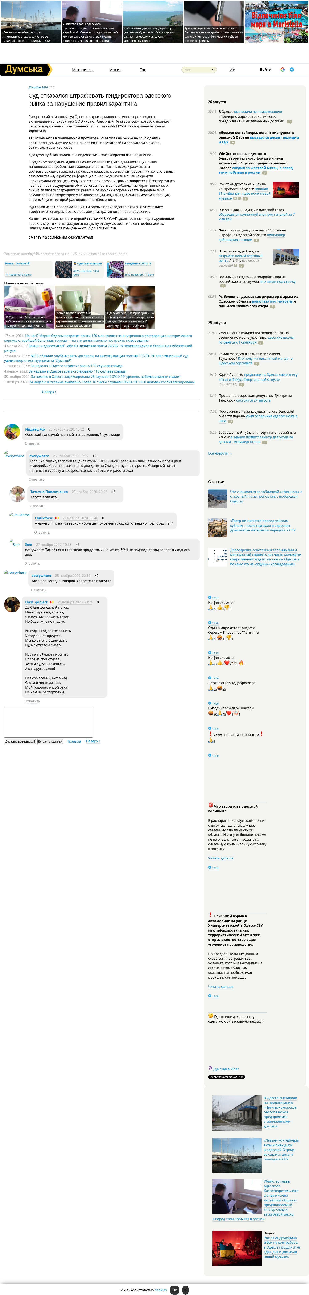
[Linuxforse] (19, 515)
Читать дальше (220, 858)
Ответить (32, 443)
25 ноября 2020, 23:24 (75, 602)
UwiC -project (36, 602)
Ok (174, 1290)
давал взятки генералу (272, 301)
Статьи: (216, 481)
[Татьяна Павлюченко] (17, 500)
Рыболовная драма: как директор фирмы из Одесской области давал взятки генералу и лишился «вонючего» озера (149, 34)
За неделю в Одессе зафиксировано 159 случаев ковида (77, 365)
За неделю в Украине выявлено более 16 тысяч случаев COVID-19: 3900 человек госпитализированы (112, 382)
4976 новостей (82, 271)
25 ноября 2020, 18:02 (66, 429)
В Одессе (226, 111)
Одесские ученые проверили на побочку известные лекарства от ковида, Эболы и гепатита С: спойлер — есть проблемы (130, 319)
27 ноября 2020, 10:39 (53, 544)
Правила (74, 741)
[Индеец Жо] (12, 438)
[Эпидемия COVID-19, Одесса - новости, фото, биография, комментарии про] (115, 277)
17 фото (149, 274)
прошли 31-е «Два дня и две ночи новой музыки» (245, 193)
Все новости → (220, 453)
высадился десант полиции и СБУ (259, 139)
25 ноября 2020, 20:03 (89, 491)
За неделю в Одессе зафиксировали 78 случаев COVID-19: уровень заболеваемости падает (106, 376)
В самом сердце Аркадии (239, 251)
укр (232, 69)
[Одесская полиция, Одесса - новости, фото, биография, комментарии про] (63, 277)
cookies (161, 1290)
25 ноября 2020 (38, 87)
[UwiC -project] (12, 611)
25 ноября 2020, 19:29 (70, 455)
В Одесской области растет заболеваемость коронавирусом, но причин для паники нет (29, 321)
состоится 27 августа (253, 400)
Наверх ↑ (49, 392)
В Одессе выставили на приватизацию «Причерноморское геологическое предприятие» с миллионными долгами (280, 1111)
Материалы (83, 70)
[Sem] (14, 544)
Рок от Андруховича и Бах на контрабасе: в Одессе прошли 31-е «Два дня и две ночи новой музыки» (282, 1247)
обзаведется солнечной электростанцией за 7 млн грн (257, 216)
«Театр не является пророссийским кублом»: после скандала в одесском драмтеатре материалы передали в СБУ (263, 525)
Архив (115, 70)
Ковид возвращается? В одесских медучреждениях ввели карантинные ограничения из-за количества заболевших (80, 319)
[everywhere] (14, 456)
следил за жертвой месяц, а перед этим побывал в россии (256, 170)
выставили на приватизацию (258, 111)
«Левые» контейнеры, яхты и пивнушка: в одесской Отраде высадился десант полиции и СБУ (27, 36)
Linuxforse (44, 518)
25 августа (217, 322)
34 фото (27, 274)
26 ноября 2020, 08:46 (80, 518)
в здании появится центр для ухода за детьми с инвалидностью (256, 439)
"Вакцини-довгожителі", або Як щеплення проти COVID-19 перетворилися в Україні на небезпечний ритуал (98, 348)
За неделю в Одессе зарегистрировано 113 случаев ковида (77, 371)
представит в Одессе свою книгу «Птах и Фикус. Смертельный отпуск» (258, 377)
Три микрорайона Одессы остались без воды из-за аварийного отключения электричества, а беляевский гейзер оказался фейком (214, 34)
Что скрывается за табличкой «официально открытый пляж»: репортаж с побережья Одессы (266, 496)
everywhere (39, 455)
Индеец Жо (35, 429)
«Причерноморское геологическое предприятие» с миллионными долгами (252, 118)
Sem (28, 544)
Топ (143, 70)
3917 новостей (134, 274)
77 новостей (13, 274)
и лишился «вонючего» (257, 303)
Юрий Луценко (231, 374)
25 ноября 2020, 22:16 (72, 575)
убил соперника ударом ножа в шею (258, 418)
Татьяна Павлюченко (49, 491)
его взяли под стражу (278, 281)
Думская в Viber (226, 1069)
